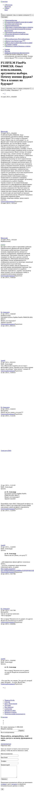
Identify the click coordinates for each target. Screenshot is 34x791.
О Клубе (7, 702)
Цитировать (11, 201)
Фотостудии (19, 41)
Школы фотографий (25, 43)
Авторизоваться (6, 744)
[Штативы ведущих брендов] (17, 697)
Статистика (8, 709)
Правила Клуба (9, 700)
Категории (4, 17)
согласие (14, 784)
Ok (2, 789)
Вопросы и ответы (24, 46)
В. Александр (5, 312)
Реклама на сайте (10, 710)
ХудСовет (8, 705)
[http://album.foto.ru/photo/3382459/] (1, 245)
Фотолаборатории (24, 39)
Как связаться (9, 707)
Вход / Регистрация (11, 703)
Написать (4, 779)
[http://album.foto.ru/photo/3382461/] (4, 245)
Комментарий (5, 765)
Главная (7, 49)
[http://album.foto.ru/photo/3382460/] (3, 245)
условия (3, 784)
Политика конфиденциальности (15, 714)
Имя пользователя (6, 754)
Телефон (3, 761)
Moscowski (4, 131)
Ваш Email (4, 757)
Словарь (14, 44)
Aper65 (3, 360)
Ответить (4, 201)
